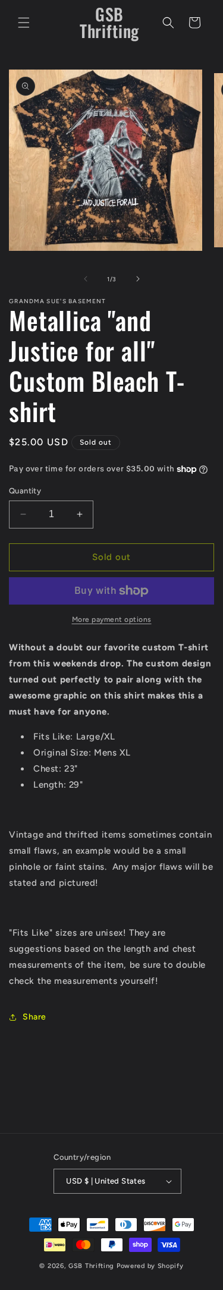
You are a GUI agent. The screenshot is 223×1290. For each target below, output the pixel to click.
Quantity (25, 490)
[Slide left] (86, 279)
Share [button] (34, 1017)
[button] (24, 23)
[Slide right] (138, 279)
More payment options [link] (112, 619)
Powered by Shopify (150, 1266)
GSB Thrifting (92, 1266)
